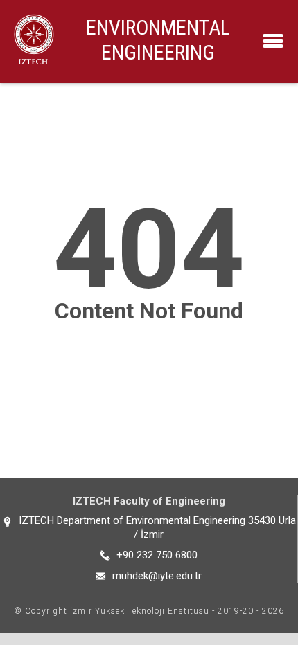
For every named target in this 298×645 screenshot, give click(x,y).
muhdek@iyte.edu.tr (157, 576)
